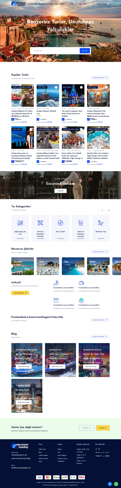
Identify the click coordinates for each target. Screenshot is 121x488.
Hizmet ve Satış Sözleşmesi (62, 459)
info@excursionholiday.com (21, 468)
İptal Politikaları (62, 455)
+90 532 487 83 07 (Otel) (20, 458)
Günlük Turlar (32, 4)
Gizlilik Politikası (43, 455)
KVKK (40, 462)
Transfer (62, 46)
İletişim (62, 4)
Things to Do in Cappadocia (81, 456)
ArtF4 (76, 485)
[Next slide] (109, 210)
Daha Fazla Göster (98, 78)
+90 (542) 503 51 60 (19, 455)
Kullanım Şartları (43, 458)
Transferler (60, 191)
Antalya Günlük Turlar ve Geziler (83, 450)
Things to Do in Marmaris (81, 462)
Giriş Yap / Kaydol (101, 4)
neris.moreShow (19, 293)
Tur (57, 46)
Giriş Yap (85, 428)
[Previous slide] (99, 210)
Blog (56, 4)
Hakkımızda (42, 449)
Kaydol (102, 428)
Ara (86, 51)
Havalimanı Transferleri (46, 4)
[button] (102, 210)
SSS (59, 452)
